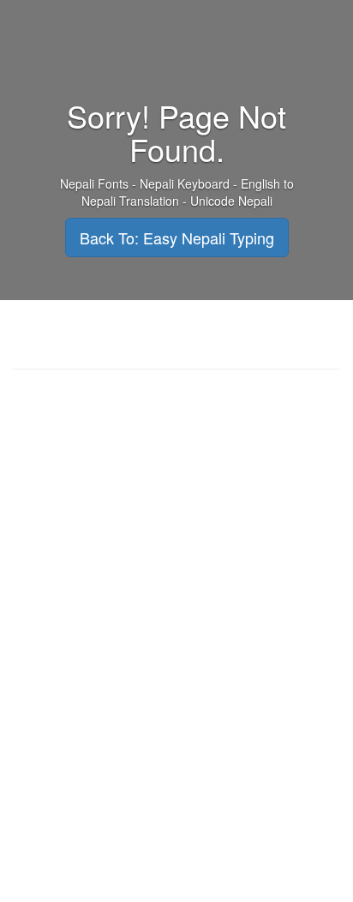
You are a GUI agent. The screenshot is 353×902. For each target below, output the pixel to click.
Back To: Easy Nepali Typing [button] (177, 237)
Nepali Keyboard (185, 183)
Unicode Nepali (231, 200)
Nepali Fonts (94, 183)
